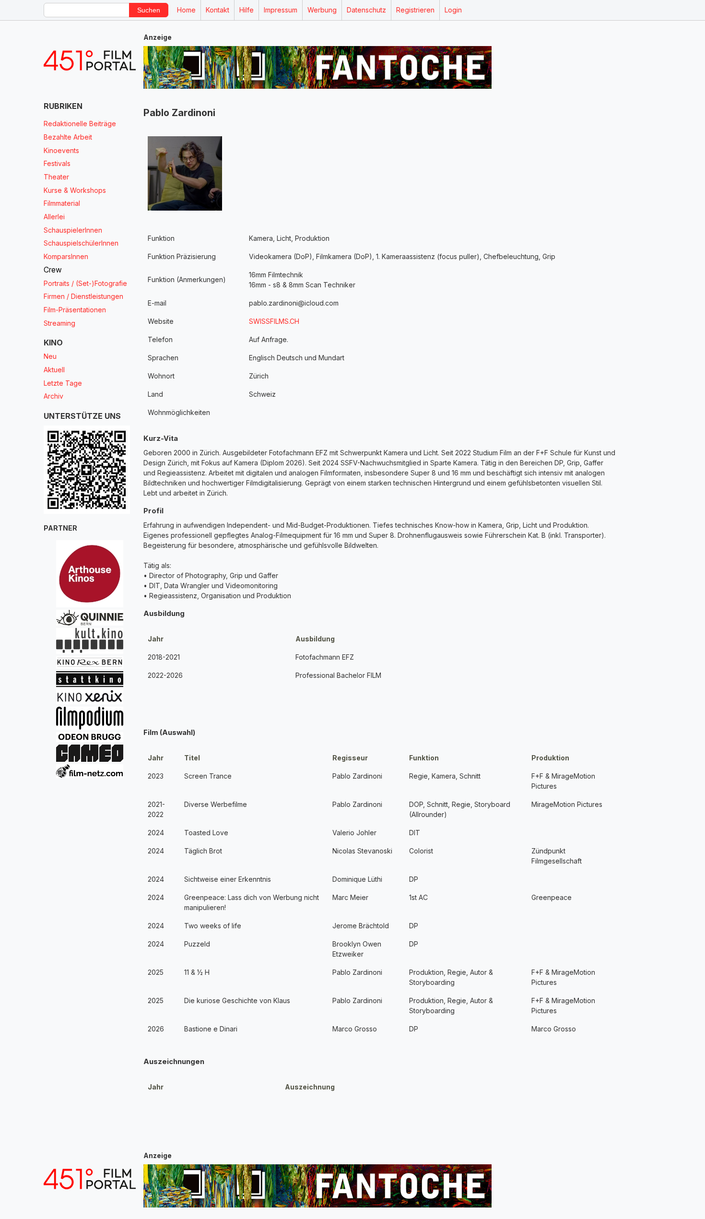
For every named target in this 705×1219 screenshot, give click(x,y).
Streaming (59, 323)
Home (186, 10)
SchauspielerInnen (73, 230)
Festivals (57, 163)
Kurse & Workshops (75, 190)
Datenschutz (366, 10)
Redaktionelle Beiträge (80, 123)
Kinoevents (61, 150)
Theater (56, 177)
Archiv (53, 396)
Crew (53, 269)
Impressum (280, 10)
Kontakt (217, 10)
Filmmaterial (62, 203)
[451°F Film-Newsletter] (90, 60)
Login (453, 10)
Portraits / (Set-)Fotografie (85, 283)
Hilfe (246, 10)
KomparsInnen (66, 256)
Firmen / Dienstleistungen (83, 296)
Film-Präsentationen (75, 310)
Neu (50, 356)
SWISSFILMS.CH (274, 321)
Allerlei (54, 217)
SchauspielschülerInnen (81, 243)
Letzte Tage (63, 383)
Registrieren (415, 10)
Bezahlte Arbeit (68, 137)
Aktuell (54, 370)
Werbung (322, 10)
